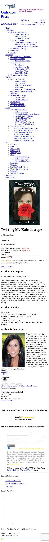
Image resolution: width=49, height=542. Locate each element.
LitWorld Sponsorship (18, 173)
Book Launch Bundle (22, 61)
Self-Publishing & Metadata (25, 122)
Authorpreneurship (21, 112)
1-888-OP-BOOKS (13, 481)
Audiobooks (14, 51)
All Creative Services (17, 106)
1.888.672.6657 (9, 23)
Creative (8, 77)
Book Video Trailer (21, 73)
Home (7, 28)
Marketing (9, 55)
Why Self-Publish (21, 120)
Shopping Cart (15, 153)
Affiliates (13, 145)
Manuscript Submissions (19, 169)
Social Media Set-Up (22, 69)
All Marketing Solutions (18, 75)
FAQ (12, 147)
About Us (13, 165)
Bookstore (9, 175)
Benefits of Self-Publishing (24, 124)
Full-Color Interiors (17, 40)
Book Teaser (19, 65)
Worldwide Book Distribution (20, 57)
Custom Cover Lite (21, 100)
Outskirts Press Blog (22, 157)
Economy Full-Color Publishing (26, 46)
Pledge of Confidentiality (35, 523)
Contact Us (14, 163)
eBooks (12, 53)
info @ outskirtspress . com (16, 483)
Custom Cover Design (18, 95)
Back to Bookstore (7, 400)
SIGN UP (11, 446)
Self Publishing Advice (23, 161)
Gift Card (13, 171)
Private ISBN (15, 102)
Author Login (15, 151)
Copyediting (14, 93)
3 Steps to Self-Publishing (24, 116)
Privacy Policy (15, 464)
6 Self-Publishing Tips (23, 118)
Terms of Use (18, 523)
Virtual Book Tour (21, 71)
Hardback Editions (21, 81)
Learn (7, 108)
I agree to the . (27, 448)
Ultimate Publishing (22, 34)
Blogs (12, 155)
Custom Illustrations (17, 104)
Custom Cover (20, 98)
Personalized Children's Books (21, 91)
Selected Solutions (16, 63)
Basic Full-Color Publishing (25, 44)
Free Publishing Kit (17, 126)
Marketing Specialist (22, 67)
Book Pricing (15, 149)
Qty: (3, 255)
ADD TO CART (7, 267)
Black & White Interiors (18, 32)
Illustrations (19, 87)
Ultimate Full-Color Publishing (26, 42)
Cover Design (20, 83)
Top (2, 539)
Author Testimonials (22, 159)
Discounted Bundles (17, 59)
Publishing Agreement (9, 525)
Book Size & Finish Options (25, 89)
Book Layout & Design (23, 85)
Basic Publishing (21, 36)
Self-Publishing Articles (18, 110)
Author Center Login (42, 22)
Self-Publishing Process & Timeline (27, 114)
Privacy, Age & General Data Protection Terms (31, 448)
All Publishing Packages (19, 48)
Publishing (9, 30)
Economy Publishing (22, 38)
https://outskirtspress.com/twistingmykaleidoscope (19, 386)
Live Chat (9, 486)
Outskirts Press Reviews (18, 167)
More (7, 142)
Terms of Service (27, 470)
